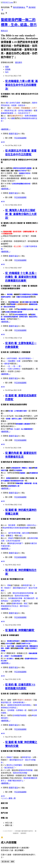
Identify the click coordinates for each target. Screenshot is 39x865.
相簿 (7, 67)
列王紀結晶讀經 (20, 138)
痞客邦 (11, 134)
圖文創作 (18, 62)
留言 (16, 134)
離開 (12, 861)
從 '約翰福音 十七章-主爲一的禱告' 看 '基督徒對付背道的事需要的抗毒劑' (21, 277)
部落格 (7, 69)
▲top (3, 142)
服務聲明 (23, 833)
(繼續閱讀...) (5, 129)
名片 (7, 72)
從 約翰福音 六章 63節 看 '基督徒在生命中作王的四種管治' (21, 85)
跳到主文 (4, 31)
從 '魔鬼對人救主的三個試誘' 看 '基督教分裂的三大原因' (21, 214)
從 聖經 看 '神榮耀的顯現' (20, 630)
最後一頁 (12, 798)
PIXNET (10, 831)
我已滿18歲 (5, 861)
